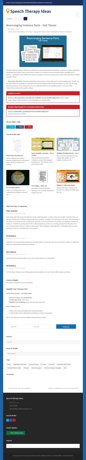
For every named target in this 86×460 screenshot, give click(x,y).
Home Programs (37, 368)
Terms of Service (68, 455)
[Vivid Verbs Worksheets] (17, 145)
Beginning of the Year (19, 364)
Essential (51, 364)
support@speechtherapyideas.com (19, 100)
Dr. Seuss (43, 364)
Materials (42, 32)
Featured (26, 368)
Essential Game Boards (63, 364)
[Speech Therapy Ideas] (28, 11)
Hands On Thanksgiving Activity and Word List (63, 388)
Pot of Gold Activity (13, 187)
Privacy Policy (57, 455)
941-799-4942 (13, 406)
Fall (18, 32)
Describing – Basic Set (39, 186)
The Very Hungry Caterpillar (52, 368)
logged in (17, 282)
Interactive (28, 32)
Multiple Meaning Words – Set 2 (67, 153)
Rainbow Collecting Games (66, 185)
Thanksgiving (55, 32)
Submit (66, 327)
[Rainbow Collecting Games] (68, 176)
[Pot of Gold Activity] (17, 177)
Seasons (47, 32)
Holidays (22, 32)
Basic (9, 364)
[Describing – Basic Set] (43, 176)
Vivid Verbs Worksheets (14, 155)
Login (10, 114)
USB (65, 368)
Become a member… (20, 114)
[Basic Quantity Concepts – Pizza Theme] (43, 144)
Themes (62, 32)
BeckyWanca (11, 236)
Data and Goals (33, 364)
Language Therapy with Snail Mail (19, 388)
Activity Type (12, 32)
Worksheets (68, 32)
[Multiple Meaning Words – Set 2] (68, 144)
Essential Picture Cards (14, 368)
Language (35, 32)
